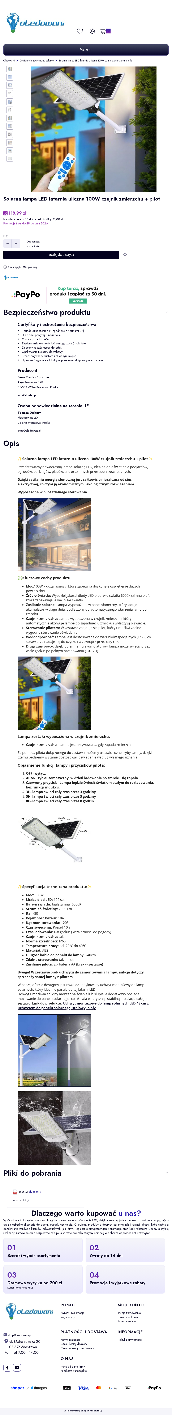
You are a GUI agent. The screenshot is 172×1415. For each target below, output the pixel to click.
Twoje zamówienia (129, 1313)
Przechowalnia (127, 1321)
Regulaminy (68, 1317)
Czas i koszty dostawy (74, 1344)
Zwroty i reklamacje (72, 1313)
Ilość (5, 236)
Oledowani (9, 61)
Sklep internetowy (81, 1411)
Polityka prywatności (130, 1340)
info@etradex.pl (27, 395)
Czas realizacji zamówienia (77, 1348)
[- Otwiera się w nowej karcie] (7, 1367)
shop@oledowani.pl (29, 431)
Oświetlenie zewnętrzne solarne (37, 61)
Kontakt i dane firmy (73, 1366)
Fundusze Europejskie (74, 1371)
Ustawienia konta (128, 1317)
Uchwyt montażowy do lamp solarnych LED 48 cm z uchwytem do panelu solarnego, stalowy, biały (83, 1005)
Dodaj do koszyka (61, 255)
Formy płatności (70, 1340)
